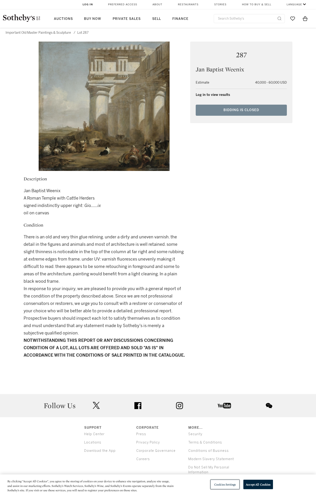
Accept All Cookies (258, 484)
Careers (143, 459)
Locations (92, 442)
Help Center (94, 434)
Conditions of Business (208, 451)
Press (141, 434)
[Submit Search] (279, 18)
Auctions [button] (63, 19)
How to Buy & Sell (256, 4)
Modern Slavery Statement (211, 459)
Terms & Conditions (205, 442)
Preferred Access (122, 4)
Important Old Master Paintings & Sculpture (38, 33)
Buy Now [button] (92, 19)
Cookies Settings (225, 484)
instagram (179, 405)
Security (195, 434)
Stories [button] (220, 4)
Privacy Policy (148, 442)
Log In (88, 4)
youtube (224, 405)
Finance (180, 19)
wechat (269, 405)
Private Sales (127, 19)
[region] (158, 484)
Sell (156, 19)
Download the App (100, 451)
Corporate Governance (156, 451)
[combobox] (249, 18)
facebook (137, 405)
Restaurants (188, 4)
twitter (96, 405)
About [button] (157, 4)
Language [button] (294, 4)
